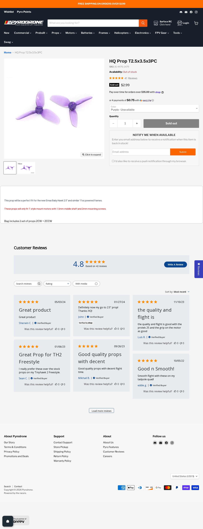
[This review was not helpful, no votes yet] (62, 329)
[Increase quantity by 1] (137, 123)
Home (7, 52)
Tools (176, 32)
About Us (108, 442)
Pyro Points (24, 11)
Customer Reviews (113, 451)
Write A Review (175, 264)
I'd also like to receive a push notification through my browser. (150, 161)
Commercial (21, 32)
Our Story (9, 442)
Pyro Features (111, 447)
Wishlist (9, 11)
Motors (70, 32)
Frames (103, 32)
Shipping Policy (62, 451)
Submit (182, 152)
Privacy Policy (11, 451)
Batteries (87, 32)
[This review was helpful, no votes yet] (56, 329)
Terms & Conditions (15, 447)
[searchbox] (25, 283)
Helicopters (121, 32)
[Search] (143, 23)
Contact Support (63, 442)
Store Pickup (61, 447)
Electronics (142, 32)
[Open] (7, 521)
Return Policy (61, 456)
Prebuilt (41, 32)
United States (183, 476)
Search (7, 486)
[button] (154, 100)
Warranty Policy (62, 460)
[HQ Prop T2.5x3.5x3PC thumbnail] (10, 168)
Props (55, 32)
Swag (7, 42)
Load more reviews (101, 410)
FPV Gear (161, 32)
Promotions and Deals (16, 456)
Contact (18, 486)
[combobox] (93, 23)
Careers (107, 456)
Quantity (114, 116)
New (6, 32)
